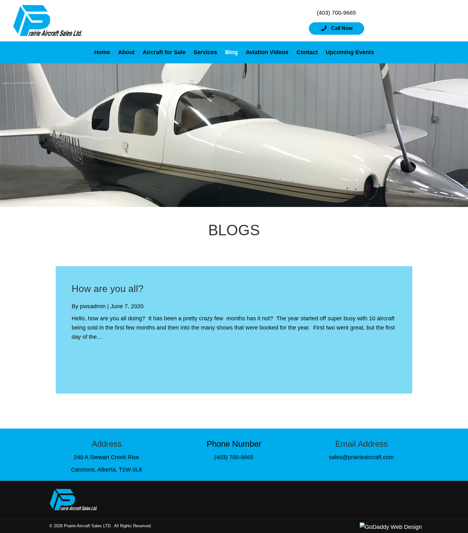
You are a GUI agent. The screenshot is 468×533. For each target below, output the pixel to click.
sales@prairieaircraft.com (361, 457)
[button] (337, 28)
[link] (102, 52)
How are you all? (108, 288)
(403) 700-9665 (336, 13)
